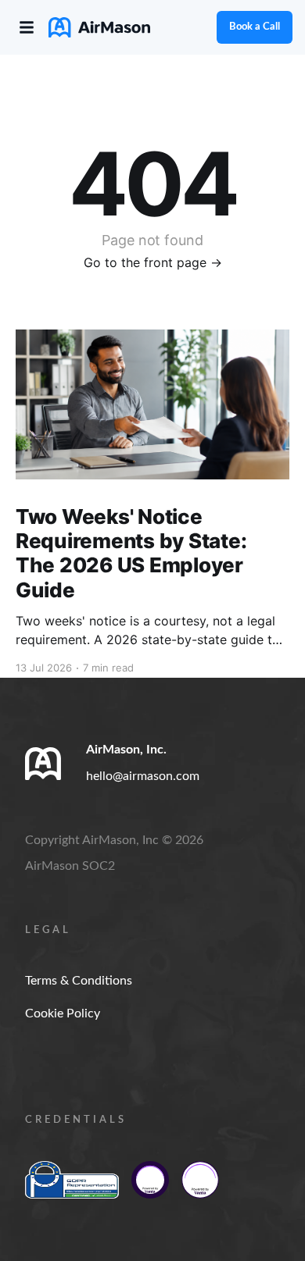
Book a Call (254, 27)
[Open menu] (27, 27)
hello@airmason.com (142, 776)
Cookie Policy (62, 1013)
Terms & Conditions (78, 980)
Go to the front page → (153, 262)
